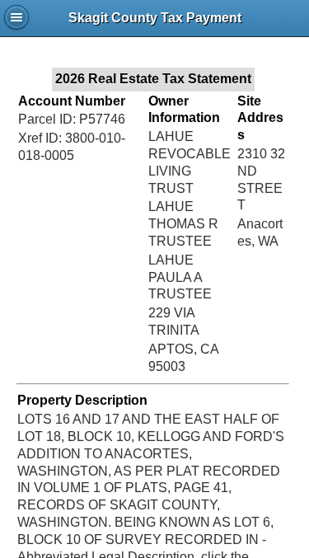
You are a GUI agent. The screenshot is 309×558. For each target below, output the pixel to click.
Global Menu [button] (16, 17)
